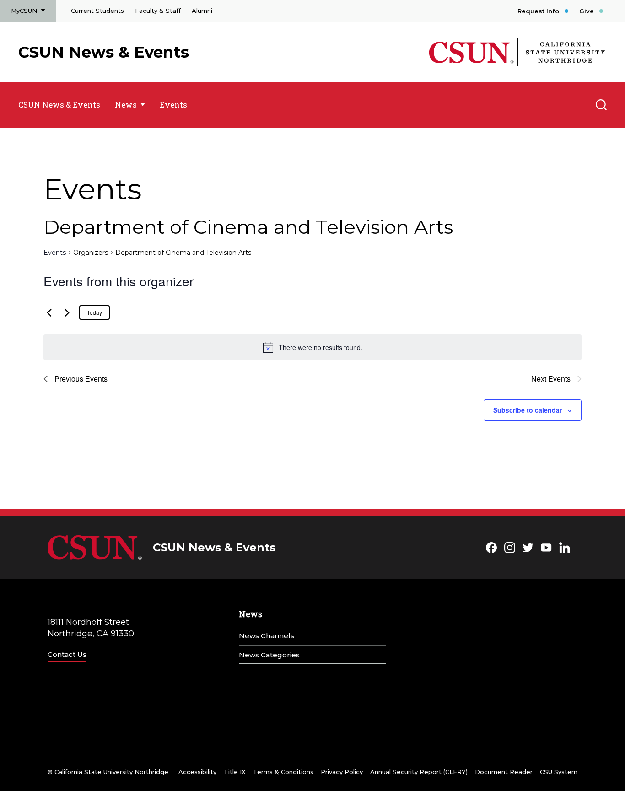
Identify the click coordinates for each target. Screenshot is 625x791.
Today (94, 312)
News (126, 104)
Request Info (538, 11)
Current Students (97, 10)
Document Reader (504, 771)
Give (586, 11)
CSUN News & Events (103, 52)
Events (173, 104)
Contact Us (67, 654)
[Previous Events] (48, 312)
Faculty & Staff (158, 10)
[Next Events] (66, 312)
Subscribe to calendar (527, 409)
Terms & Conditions (283, 771)
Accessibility (197, 771)
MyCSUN (24, 10)
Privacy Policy (342, 771)
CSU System (558, 771)
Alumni (202, 10)
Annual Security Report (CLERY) (419, 771)
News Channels (266, 635)
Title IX (235, 771)
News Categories (269, 655)
